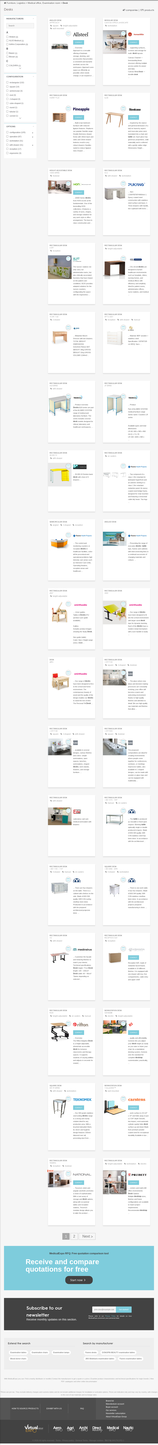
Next (87, 1236)
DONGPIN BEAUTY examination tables (118, 1352)
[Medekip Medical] (138, 811)
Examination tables (18, 1352)
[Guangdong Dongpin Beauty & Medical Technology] (138, 328)
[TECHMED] (83, 397)
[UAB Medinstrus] (83, 949)
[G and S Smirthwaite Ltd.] (83, 604)
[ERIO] (83, 811)
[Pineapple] (83, 109)
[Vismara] (138, 949)
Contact (78, 42)
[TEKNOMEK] (83, 1099)
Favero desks (91, 1352)
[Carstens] (138, 1099)
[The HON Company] (83, 184)
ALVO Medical (16, 41)
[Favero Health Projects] (138, 466)
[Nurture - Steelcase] (138, 109)
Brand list (110, 1401)
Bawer (13, 53)
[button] (20, 18)
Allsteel (13, 37)
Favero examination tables (131, 1359)
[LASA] (138, 673)
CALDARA (15, 65)
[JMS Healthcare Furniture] (83, 328)
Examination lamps (61, 1352)
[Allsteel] (83, 34)
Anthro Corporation (18, 44)
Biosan (13, 57)
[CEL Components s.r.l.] (138, 259)
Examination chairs (40, 1352)
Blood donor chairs (18, 1359)
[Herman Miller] (138, 34)
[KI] (138, 1024)
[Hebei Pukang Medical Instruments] (138, 184)
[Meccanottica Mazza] (83, 466)
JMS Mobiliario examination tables (99, 1359)
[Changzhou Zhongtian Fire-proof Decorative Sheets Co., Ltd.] (138, 1174)
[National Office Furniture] (83, 1174)
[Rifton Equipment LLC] (83, 1024)
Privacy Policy (110, 1316)
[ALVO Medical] (83, 259)
